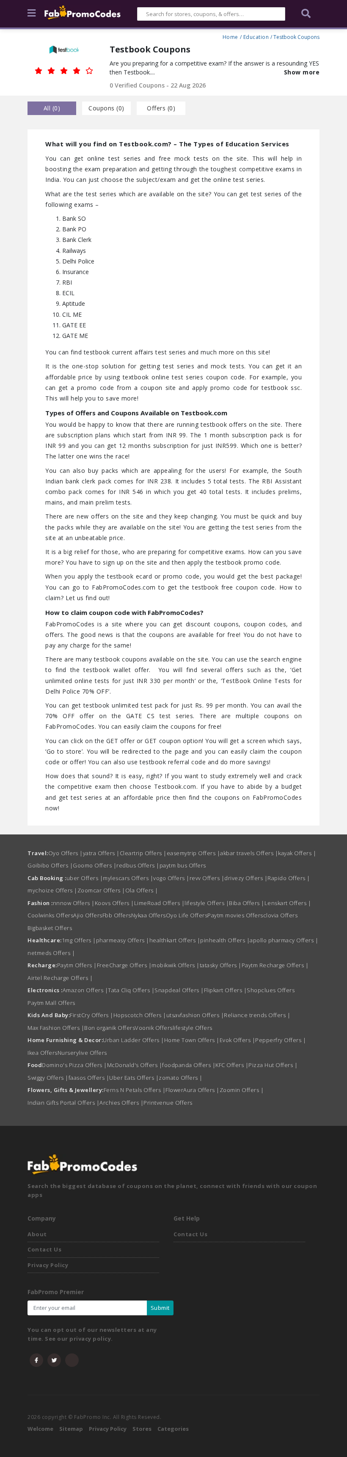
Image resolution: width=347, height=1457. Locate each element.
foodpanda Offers (188, 1065)
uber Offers (84, 878)
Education (256, 35)
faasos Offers (89, 1077)
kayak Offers (297, 853)
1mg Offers (79, 940)
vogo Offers (171, 878)
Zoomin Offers (242, 1090)
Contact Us (44, 1249)
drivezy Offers (245, 878)
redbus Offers (138, 865)
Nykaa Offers (148, 915)
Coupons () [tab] (106, 108)
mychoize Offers (52, 890)
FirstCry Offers (91, 1015)
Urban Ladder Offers (133, 1040)
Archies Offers (121, 1102)
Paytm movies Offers (235, 915)
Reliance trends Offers (257, 1015)
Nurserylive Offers (82, 1052)
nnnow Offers (74, 903)
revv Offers (207, 878)
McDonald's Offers (134, 1065)
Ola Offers (141, 890)
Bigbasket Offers (50, 928)
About (37, 1234)
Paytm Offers (77, 965)
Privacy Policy (48, 1265)
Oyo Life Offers (187, 915)
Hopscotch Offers (139, 1015)
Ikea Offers (43, 1052)
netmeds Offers (51, 953)
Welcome (40, 1428)
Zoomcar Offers (101, 890)
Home (230, 35)
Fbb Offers (116, 915)
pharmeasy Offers (122, 940)
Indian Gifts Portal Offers (63, 1102)
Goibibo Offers (50, 865)
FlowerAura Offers (192, 1090)
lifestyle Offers (207, 903)
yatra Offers (101, 853)
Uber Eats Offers (134, 1077)
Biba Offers (246, 903)
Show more (302, 72)
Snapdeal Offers (179, 990)
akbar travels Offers (249, 853)
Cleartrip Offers (143, 853)
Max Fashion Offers (56, 1028)
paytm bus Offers (183, 865)
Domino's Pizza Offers (74, 1065)
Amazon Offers (85, 990)
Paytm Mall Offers (51, 1003)
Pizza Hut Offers (272, 1065)
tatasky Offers (221, 965)
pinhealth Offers (225, 940)
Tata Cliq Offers (131, 990)
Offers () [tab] (161, 108)
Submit (160, 1308)
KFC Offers (231, 1065)
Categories (173, 1428)
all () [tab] (52, 108)
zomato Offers (181, 1077)
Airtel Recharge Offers (60, 978)
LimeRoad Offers (159, 903)
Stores (141, 1428)
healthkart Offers (175, 940)
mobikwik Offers (175, 965)
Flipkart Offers (225, 990)
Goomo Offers (94, 865)
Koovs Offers (114, 903)
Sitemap (71, 1428)
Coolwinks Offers (50, 915)
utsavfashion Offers (195, 1015)
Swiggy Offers (48, 1077)
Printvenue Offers (168, 1102)
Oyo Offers (65, 853)
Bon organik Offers (109, 1028)
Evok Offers (238, 1040)
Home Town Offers (192, 1040)
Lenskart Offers (287, 903)
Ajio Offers (87, 915)
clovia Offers (280, 915)
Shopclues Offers (271, 990)
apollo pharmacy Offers (284, 940)
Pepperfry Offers (280, 1040)
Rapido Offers (288, 878)
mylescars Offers (128, 878)
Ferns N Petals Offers (135, 1090)
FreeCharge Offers (124, 965)
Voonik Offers (154, 1028)
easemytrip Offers (193, 853)
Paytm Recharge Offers (275, 965)
